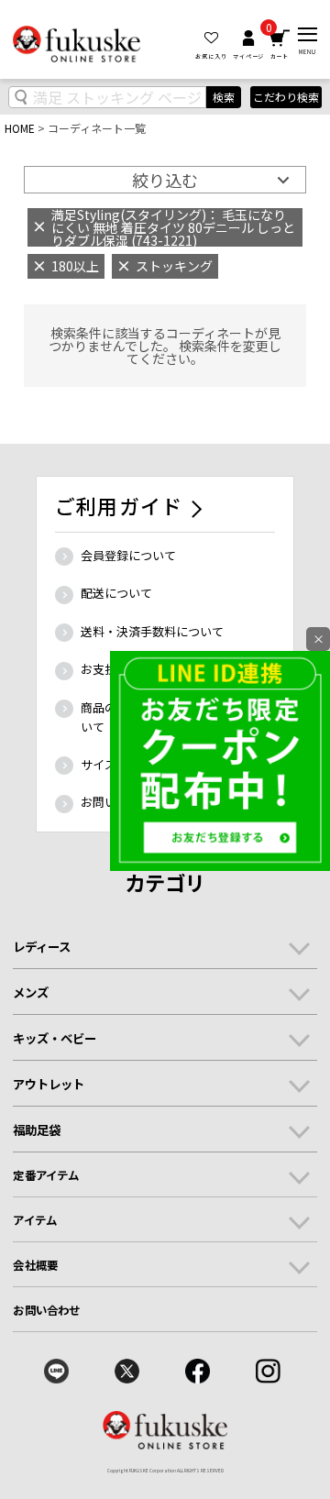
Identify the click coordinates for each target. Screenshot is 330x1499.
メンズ (31, 992)
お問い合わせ (46, 1310)
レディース (42, 946)
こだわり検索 (286, 97)
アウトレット (48, 1084)
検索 (224, 97)
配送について (116, 592)
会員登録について (128, 555)
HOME (20, 128)
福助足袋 (36, 1129)
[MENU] (307, 34)
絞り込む (165, 180)
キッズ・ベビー (54, 1038)
